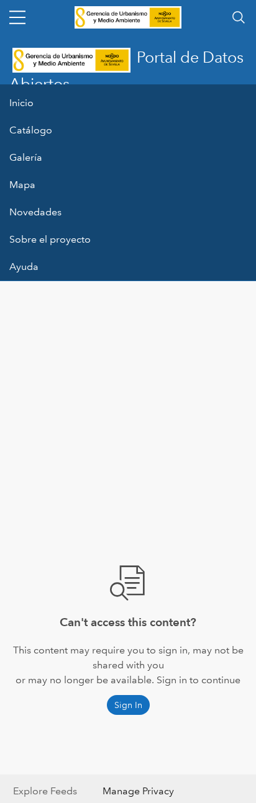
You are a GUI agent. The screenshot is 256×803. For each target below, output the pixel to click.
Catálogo (30, 130)
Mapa (22, 185)
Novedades (35, 212)
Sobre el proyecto (50, 239)
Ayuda (24, 266)
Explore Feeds (45, 791)
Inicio (21, 103)
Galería (25, 157)
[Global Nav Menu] (17, 17)
